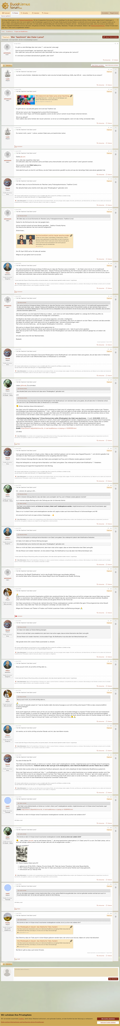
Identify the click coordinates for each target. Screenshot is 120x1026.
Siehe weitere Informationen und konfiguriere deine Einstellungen (22, 1022)
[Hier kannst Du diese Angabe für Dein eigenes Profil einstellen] (15, 200)
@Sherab (23, 385)
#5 (111, 151)
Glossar (46, 13)
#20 (111, 725)
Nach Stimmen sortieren (111, 65)
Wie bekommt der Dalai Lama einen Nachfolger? (53, 96)
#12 (111, 448)
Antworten (108, 60)
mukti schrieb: (22, 834)
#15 (111, 569)
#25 (111, 913)
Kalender (36, 13)
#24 (111, 884)
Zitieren (116, 60)
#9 (111, 296)
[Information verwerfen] (117, 20)
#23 (111, 827)
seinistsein (5, 39)
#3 (111, 89)
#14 (111, 528)
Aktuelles (25, 13)
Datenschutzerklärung (26, 20)
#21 (111, 755)
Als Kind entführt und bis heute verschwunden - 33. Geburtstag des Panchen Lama (66, 236)
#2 (111, 69)
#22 (111, 797)
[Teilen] (115, 44)
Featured (7, 13)
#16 (111, 588)
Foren (16, 13)
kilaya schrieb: (22, 302)
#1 (117, 43)
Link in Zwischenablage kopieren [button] (29, 39)
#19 (111, 690)
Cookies (21, 1019)
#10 (111, 349)
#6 (111, 179)
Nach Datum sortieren (98, 65)
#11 (111, 380)
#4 (111, 127)
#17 (111, 620)
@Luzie (22, 157)
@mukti (30, 840)
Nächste (8, 65)
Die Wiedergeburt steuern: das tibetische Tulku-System (37, 927)
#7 (111, 209)
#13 (111, 485)
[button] (29, 13)
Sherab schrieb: (23, 215)
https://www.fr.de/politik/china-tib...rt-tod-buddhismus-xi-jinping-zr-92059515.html (48, 428)
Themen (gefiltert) (6, 16)
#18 (111, 661)
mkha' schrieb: (22, 503)
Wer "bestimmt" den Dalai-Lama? (27, 37)
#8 (111, 263)
